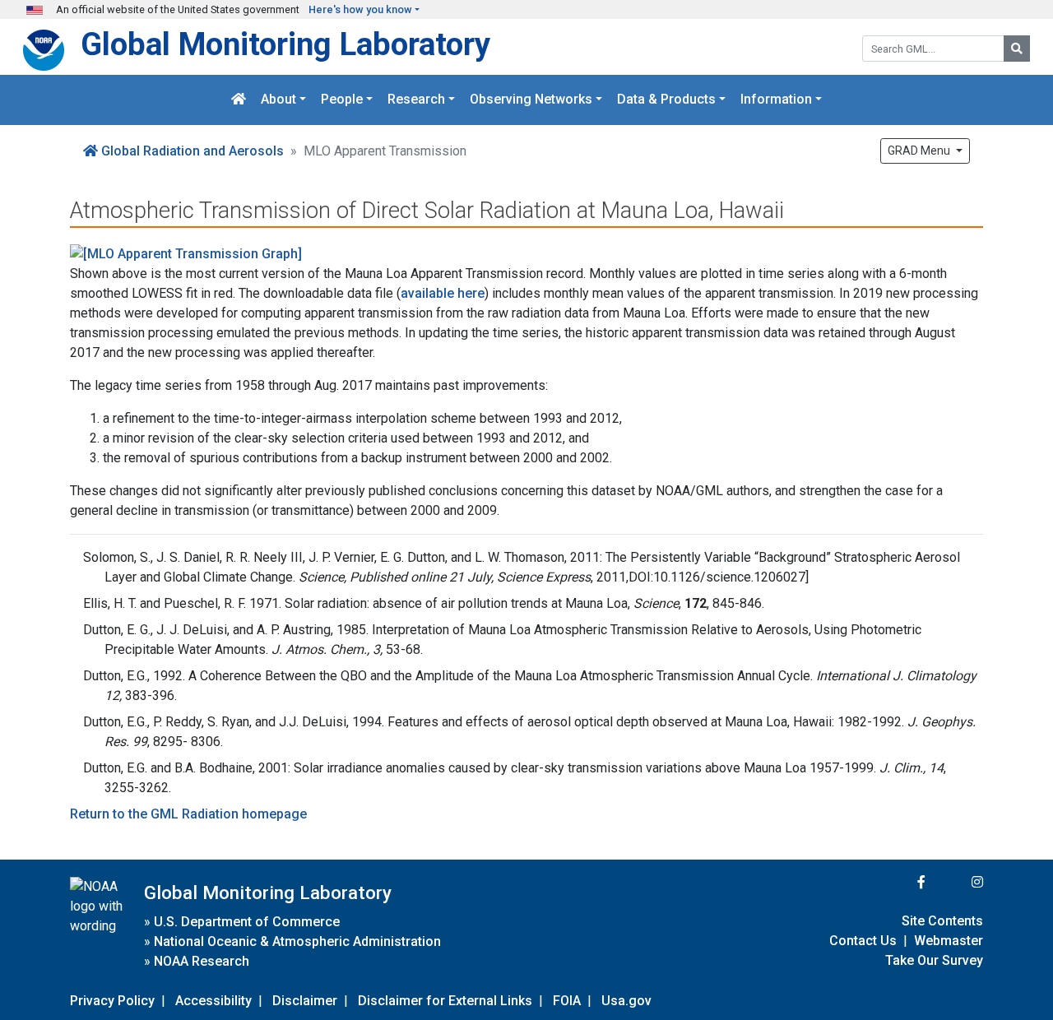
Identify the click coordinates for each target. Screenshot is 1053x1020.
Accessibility (213, 1000)
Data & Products (666, 100)
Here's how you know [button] (360, 9)
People (342, 100)
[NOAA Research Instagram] (956, 882)
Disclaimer (304, 1000)
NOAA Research (201, 961)
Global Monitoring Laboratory (285, 44)
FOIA (567, 1000)
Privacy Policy (112, 1000)
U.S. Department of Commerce (247, 922)
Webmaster (948, 940)
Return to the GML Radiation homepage (188, 814)
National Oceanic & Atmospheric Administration (297, 941)
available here (443, 293)
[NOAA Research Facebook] (899, 882)
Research (416, 100)
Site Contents (942, 921)
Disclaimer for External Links (445, 1000)
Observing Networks (531, 100)
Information (776, 100)
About (278, 100)
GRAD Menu (920, 150)
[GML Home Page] (239, 99)
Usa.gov (626, 1000)
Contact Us (863, 940)
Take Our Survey (934, 960)
